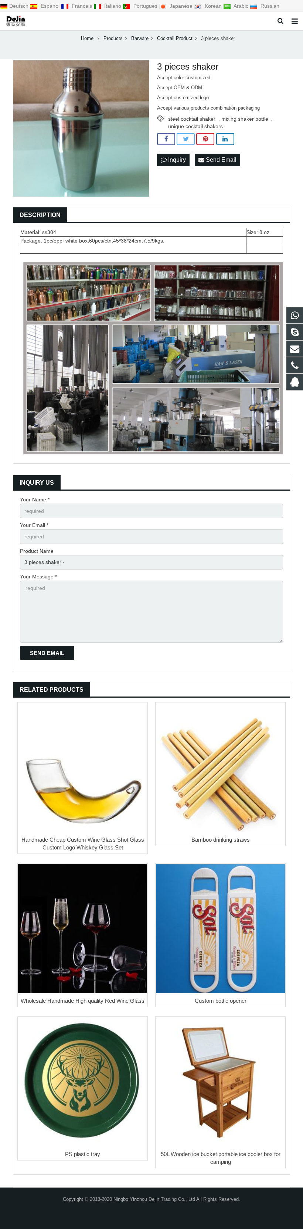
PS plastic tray (82, 1154)
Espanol (50, 6)
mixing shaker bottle (244, 119)
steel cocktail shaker (191, 119)
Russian (269, 6)
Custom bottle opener (220, 1001)
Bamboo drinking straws (220, 839)
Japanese (181, 6)
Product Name (37, 551)
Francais (81, 6)
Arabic (241, 6)
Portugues (145, 6)
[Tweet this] (186, 139)
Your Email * (34, 525)
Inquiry (176, 160)
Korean (213, 6)
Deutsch (19, 6)
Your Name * (35, 499)
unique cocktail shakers (195, 126)
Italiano (113, 6)
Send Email (220, 160)
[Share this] (166, 139)
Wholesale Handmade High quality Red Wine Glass (82, 1001)
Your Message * (38, 577)
